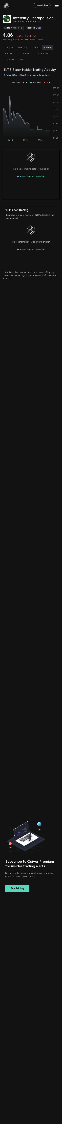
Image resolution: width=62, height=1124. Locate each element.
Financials (22, 47)
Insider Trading (18, 210)
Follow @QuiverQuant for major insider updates (27, 75)
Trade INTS (32, 28)
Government (43, 53)
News (22, 59)
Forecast (35, 47)
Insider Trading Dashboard (32, 176)
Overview (9, 47)
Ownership (9, 59)
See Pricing (17, 888)
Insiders (47, 47)
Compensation (26, 53)
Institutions (9, 53)
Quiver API (40, 275)
